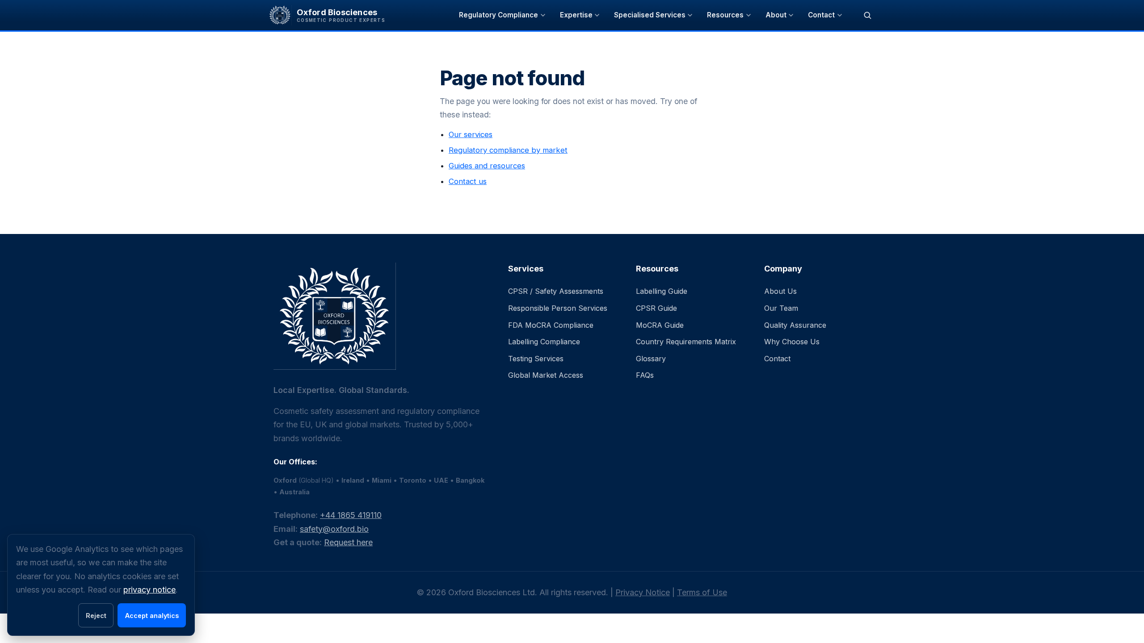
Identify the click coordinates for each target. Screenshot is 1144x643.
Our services (470, 134)
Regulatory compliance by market (508, 150)
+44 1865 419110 (351, 515)
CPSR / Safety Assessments (555, 291)
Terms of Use (702, 592)
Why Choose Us (792, 341)
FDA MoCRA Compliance (550, 325)
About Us (780, 291)
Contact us (468, 181)
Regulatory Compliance (498, 15)
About (775, 15)
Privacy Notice (642, 592)
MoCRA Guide (660, 325)
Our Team (781, 308)
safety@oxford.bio (334, 529)
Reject (96, 615)
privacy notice (149, 589)
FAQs (645, 375)
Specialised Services (650, 15)
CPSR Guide (656, 308)
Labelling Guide (661, 291)
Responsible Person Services (557, 308)
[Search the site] (867, 15)
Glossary (651, 358)
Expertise (576, 15)
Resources (725, 15)
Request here (348, 542)
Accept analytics (152, 615)
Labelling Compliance (544, 341)
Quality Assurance (795, 325)
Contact (821, 15)
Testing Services (536, 358)
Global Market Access (545, 375)
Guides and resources (487, 165)
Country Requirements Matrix (686, 341)
